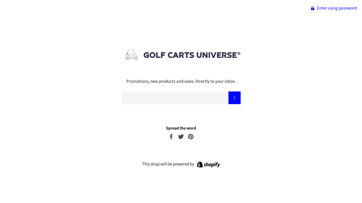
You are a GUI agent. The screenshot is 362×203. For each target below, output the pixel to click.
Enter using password (336, 8)
